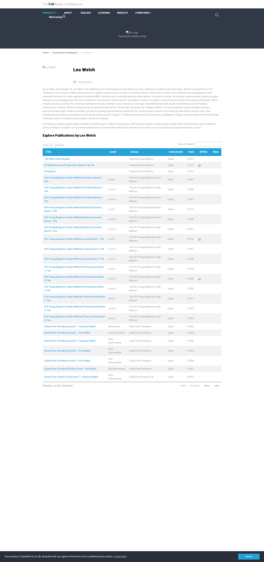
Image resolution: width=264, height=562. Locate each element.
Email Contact (85, 82)
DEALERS (86, 12)
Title (48, 151)
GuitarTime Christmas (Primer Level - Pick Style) (70, 368)
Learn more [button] (120, 556)
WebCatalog (55, 17)
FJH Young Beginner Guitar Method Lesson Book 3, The (74, 258)
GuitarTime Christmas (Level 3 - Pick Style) (67, 360)
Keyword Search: (186, 144)
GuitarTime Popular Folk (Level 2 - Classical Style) (71, 376)
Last (217, 385)
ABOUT (68, 12)
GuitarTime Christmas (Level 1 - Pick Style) (67, 332)
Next (207, 385)
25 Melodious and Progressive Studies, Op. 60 (69, 165)
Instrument (176, 151)
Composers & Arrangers (64, 52)
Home (46, 52)
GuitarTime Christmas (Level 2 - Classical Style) (70, 340)
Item (191, 151)
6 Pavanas (49, 171)
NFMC (203, 151)
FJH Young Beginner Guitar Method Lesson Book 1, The (74, 239)
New (215, 151)
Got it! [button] (249, 556)
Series (134, 151)
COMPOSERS (142, 12)
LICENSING (104, 12)
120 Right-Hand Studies (57, 159)
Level (113, 151)
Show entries (53, 145)
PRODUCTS (49, 12)
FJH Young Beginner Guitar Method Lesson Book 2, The (74, 249)
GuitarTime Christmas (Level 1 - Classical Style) (70, 326)
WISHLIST (122, 12)
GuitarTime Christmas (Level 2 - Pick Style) (67, 350)
